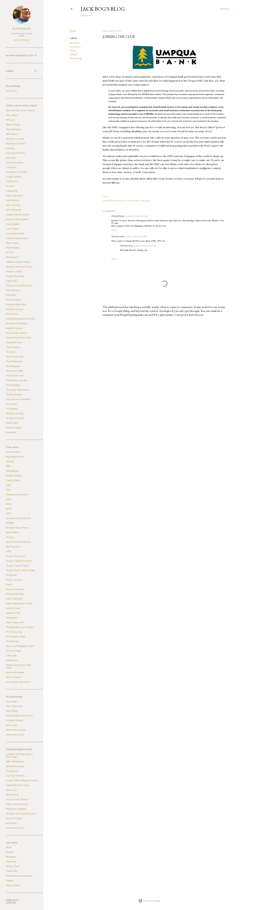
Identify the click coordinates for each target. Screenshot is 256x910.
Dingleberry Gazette (16, 172)
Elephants (11, 861)
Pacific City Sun (14, 579)
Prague (9, 880)
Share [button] (73, 31)
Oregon (74, 54)
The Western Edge (15, 636)
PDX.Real (11, 295)
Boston (9, 852)
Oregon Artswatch (15, 556)
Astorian (10, 461)
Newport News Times (17, 527)
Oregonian (11, 575)
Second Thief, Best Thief (18, 337)
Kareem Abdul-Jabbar (17, 219)
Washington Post (15, 734)
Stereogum (12, 617)
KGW (8, 504)
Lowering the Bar (15, 233)
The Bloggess (13, 366)
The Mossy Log (14, 632)
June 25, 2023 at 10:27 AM (145, 246)
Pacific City (11, 871)
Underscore (12, 660)
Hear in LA (11, 790)
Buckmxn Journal (15, 138)
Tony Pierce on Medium (18, 399)
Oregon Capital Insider (17, 565)
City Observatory (14, 162)
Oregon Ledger (14, 271)
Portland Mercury (15, 589)
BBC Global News (15, 761)
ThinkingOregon (14, 394)
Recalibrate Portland (16, 323)
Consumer (75, 46)
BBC (8, 466)
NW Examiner (13, 546)
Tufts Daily (11, 655)
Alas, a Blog (12, 115)
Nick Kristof (12, 257)
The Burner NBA (14, 371)
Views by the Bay (15, 413)
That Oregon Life (15, 356)
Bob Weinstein (13, 129)
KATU (9, 499)
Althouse (10, 120)
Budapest (11, 857)
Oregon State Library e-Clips (20, 570)
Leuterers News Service (18, 518)
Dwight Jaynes (13, 176)
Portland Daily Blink (16, 304)
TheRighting (12, 641)
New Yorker (12, 711)
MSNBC (10, 523)
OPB (8, 551)
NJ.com (10, 537)
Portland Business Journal (19, 715)
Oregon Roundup (15, 276)
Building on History (16, 143)
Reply (114, 230)
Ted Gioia (10, 352)
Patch (9, 584)
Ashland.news (13, 452)
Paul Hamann (13, 290)
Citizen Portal (13, 480)
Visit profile (22, 40)
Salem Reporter (14, 598)
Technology (76, 58)
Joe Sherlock (12, 200)
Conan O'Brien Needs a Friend (21, 780)
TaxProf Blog (12, 347)
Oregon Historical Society (19, 266)
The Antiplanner (14, 361)
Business (74, 43)
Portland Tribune (14, 720)
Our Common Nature (17, 799)
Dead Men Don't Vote (17, 785)
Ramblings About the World (20, 318)
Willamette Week (15, 672)
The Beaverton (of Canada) (20, 627)
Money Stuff (12, 794)
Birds (8, 847)
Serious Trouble (14, 818)
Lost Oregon (12, 228)
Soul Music (11, 823)
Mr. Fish (10, 252)
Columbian (11, 701)
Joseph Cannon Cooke (17, 214)
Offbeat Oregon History (18, 262)
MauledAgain (13, 247)
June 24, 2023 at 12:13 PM (136, 236)
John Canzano (13, 205)
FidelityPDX (12, 181)
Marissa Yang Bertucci (17, 238)
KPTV (9, 513)
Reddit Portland (14, 328)
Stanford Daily (13, 613)
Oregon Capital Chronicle (19, 561)
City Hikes (11, 157)
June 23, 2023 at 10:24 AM (136, 216)
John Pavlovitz (13, 210)
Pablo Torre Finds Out (17, 804)
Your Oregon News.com (18, 682)
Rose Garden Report (16, 333)
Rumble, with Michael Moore (21, 813)
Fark (8, 490)
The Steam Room (15, 828)
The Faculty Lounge (16, 380)
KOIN (9, 508)
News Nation (12, 532)
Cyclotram (11, 167)
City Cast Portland (15, 153)
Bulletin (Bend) (13, 475)
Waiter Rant (12, 423)
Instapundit (12, 191)
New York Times (14, 706)
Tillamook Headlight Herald (20, 646)
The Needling (13, 385)
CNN (8, 485)
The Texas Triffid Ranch (18, 389)
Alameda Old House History (20, 110)
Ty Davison (11, 404)
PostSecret (12, 314)
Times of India (13, 651)
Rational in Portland (16, 809)
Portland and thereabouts (19, 875)
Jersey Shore (12, 866)
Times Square (13, 885)
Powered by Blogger (152, 901)
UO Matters (12, 408)
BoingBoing (12, 471)
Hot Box (10, 186)
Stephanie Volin (14, 342)
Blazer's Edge (13, 124)
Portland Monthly (15, 594)
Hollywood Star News (17, 494)
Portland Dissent (14, 309)
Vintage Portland (15, 418)
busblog (10, 148)
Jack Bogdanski (22, 28)
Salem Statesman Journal (19, 603)
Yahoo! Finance (13, 677)
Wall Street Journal (15, 730)
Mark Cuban (12, 243)
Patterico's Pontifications (19, 285)
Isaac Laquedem (14, 195)
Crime (73, 50)
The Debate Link (14, 375)
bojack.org (11, 91)
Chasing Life (12, 771)
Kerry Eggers (13, 224)
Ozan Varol (11, 281)
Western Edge (13, 427)
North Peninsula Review (18, 542)
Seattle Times (13, 608)
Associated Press (15, 456)
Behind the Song (15, 766)
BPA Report (12, 134)
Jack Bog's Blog (103, 8)
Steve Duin (11, 725)
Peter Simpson (13, 299)
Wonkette (11, 432)
